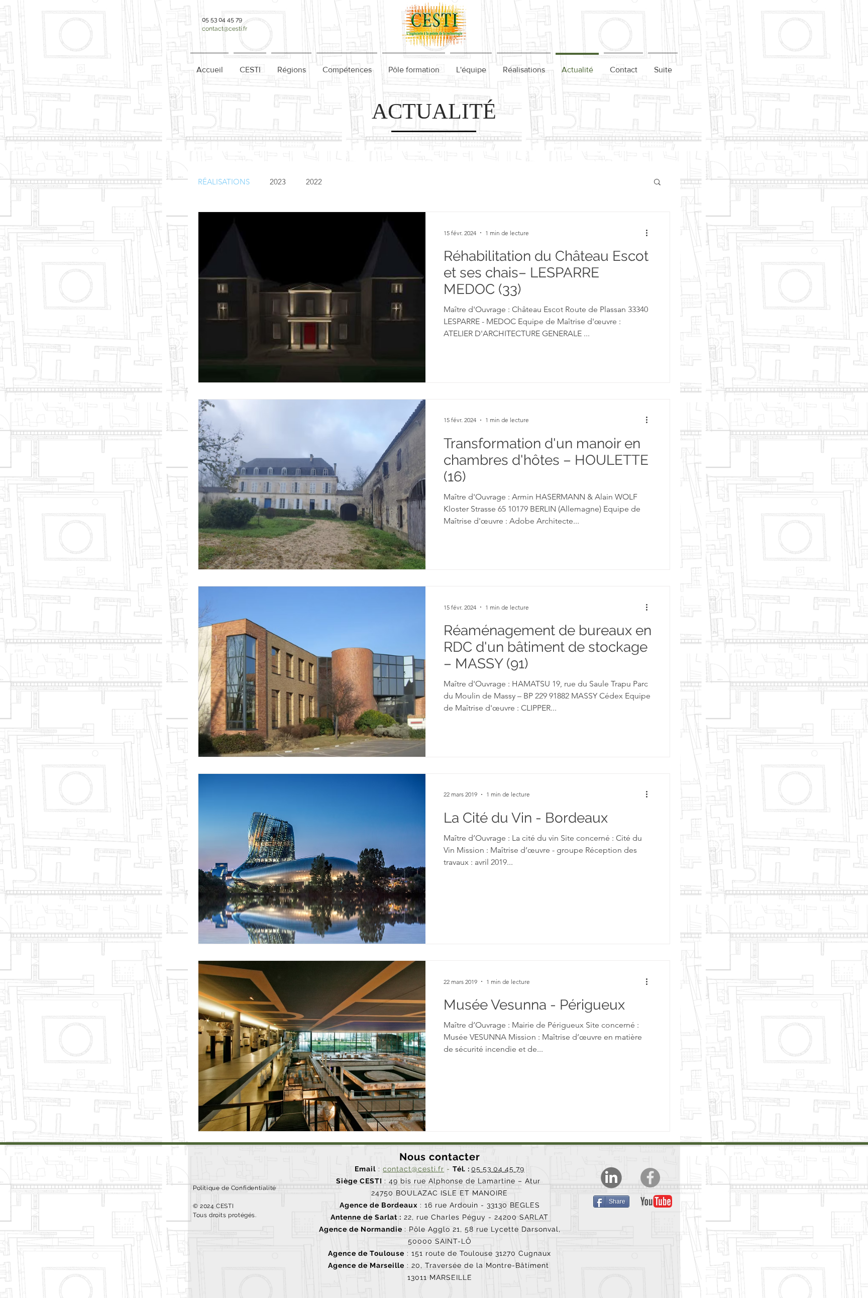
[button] (291, 65)
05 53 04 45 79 (497, 1169)
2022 (314, 181)
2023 (278, 181)
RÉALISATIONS (224, 181)
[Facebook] (650, 1177)
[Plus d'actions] (650, 233)
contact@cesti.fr (224, 28)
